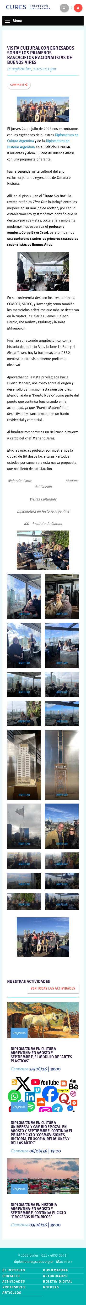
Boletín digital (57, 1281)
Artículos (11, 1293)
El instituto (13, 1270)
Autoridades (55, 1276)
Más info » (64, 1262)
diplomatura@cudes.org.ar (34, 1262)
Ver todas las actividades (53, 988)
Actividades (13, 1281)
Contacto (11, 1276)
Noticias (51, 1287)
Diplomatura (55, 1270)
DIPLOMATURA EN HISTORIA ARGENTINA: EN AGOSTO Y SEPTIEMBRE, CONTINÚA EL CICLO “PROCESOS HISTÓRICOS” (38, 1211)
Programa (19, 1033)
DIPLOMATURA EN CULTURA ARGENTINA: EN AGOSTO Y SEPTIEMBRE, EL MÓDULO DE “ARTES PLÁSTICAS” (41, 1055)
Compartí (17, 84)
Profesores (13, 1287)
